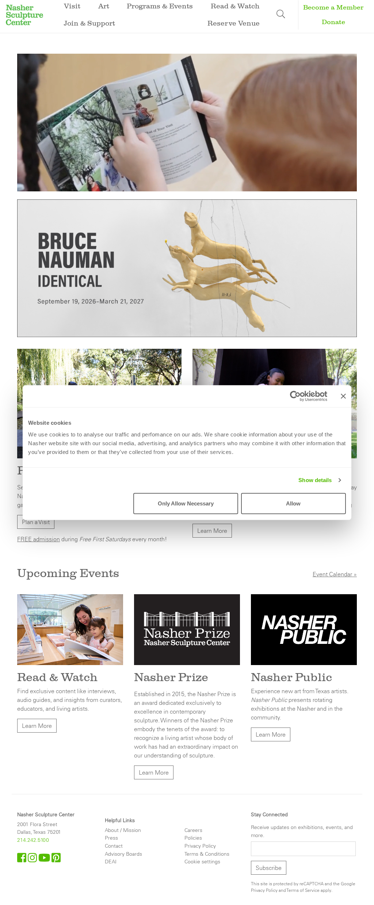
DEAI (111, 861)
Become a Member (333, 7)
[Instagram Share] (33, 859)
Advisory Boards (123, 854)
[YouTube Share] (44, 859)
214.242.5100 (33, 840)
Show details (315, 480)
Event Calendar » (335, 574)
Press (111, 838)
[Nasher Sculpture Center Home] (24, 14)
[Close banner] (343, 396)
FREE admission (38, 539)
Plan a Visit (36, 522)
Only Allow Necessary (186, 503)
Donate (333, 22)
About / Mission (123, 830)
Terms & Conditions (206, 854)
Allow (293, 503)
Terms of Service (303, 890)
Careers (193, 830)
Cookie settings (202, 861)
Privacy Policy (200, 846)
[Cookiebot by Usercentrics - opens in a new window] (295, 396)
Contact (114, 846)
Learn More (212, 530)
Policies (193, 838)
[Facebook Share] (22, 859)
